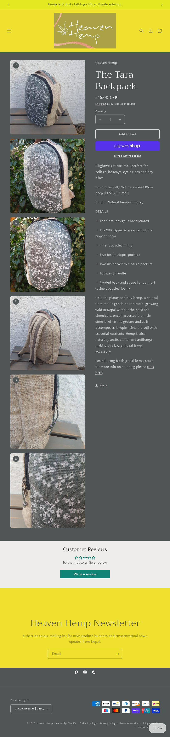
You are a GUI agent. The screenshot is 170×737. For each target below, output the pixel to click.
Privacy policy (108, 723)
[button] (8, 30)
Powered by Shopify (64, 723)
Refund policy (88, 723)
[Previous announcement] (8, 4)
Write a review (85, 574)
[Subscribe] (117, 654)
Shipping (100, 104)
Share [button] (103, 385)
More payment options (127, 156)
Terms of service (129, 723)
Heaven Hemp (45, 723)
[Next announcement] (161, 4)
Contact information (149, 727)
